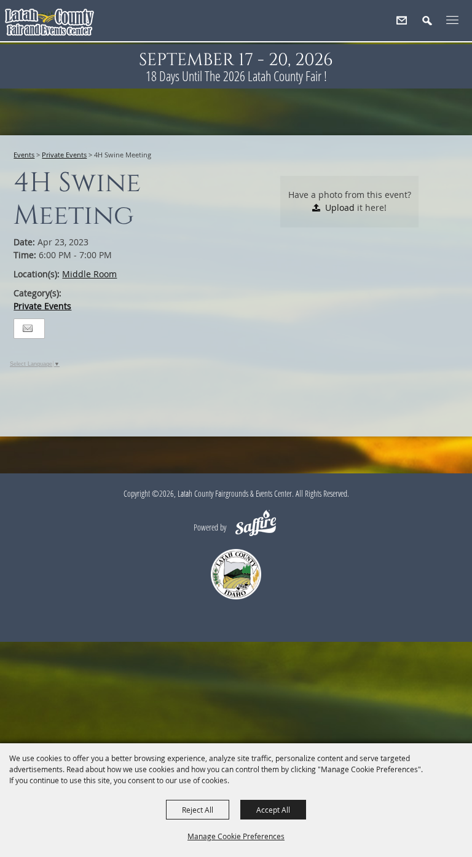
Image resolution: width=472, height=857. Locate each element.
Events (24, 154)
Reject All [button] (197, 810)
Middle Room (89, 274)
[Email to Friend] (27, 328)
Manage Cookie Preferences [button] (236, 836)
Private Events (64, 154)
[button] (432, 25)
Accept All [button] (273, 810)
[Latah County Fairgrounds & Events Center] (50, 25)
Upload (340, 207)
